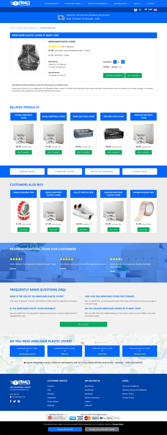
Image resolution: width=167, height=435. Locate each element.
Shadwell (89, 394)
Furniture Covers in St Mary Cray (27, 28)
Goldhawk (89, 390)
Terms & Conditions (130, 386)
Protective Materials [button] (97, 3)
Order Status (53, 401)
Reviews (50, 394)
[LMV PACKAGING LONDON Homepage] (20, 3)
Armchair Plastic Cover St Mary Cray (35, 35)
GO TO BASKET (133, 75)
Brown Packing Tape (143, 192)
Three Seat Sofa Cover (83, 116)
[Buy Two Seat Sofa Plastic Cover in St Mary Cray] (113, 133)
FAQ (49, 390)
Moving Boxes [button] (51, 3)
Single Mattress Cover (53, 116)
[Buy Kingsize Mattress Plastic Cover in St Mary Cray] (143, 133)
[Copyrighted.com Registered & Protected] (57, 417)
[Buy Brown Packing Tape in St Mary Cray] (143, 211)
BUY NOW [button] (23, 230)
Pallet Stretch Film (83, 192)
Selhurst (88, 405)
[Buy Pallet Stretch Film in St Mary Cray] (83, 211)
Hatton (88, 401)
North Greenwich (92, 397)
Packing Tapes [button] (120, 3)
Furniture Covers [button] (73, 3)
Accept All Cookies (65, 429)
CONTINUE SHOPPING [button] (114, 75)
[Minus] (115, 62)
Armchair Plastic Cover (48, 28)
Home (12, 28)
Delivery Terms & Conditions (134, 390)
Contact (150, 3)
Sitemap (50, 405)
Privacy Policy (117, 424)
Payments (51, 397)
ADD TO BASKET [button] (23, 152)
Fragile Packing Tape (23, 192)
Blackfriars (89, 386)
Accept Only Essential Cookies (102, 429)
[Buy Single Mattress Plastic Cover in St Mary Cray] (53, 133)
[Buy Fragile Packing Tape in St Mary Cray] (23, 211)
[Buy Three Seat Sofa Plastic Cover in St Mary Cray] (83, 133)
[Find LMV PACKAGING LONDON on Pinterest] (18, 401)
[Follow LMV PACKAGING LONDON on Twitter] (14, 401)
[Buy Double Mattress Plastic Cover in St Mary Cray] (23, 133)
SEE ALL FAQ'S (83, 324)
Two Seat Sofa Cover (113, 116)
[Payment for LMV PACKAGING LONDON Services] (95, 417)
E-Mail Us (15, 394)
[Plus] (123, 62)
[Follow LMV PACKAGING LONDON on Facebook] (11, 401)
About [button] (137, 3)
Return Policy (128, 394)
